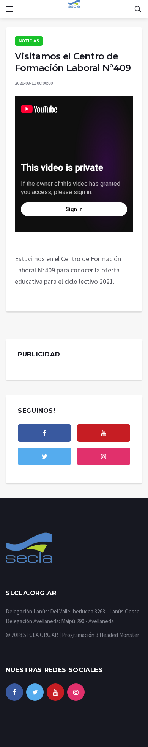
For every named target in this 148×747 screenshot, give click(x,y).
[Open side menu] (9, 9)
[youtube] (103, 433)
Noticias (29, 41)
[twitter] (44, 456)
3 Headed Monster (117, 634)
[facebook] (44, 433)
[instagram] (103, 456)
